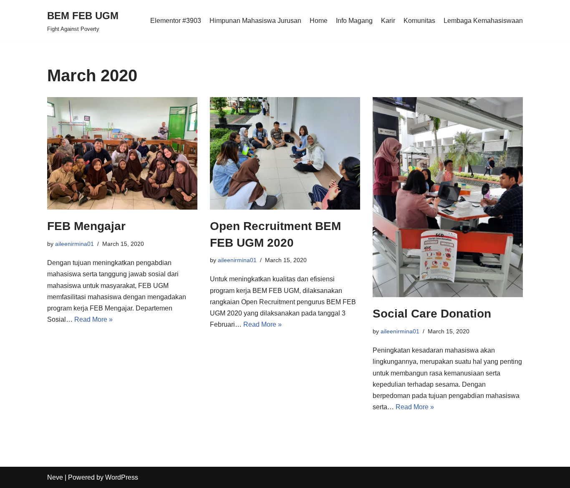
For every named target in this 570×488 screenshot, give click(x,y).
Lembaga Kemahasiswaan (483, 20)
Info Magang (354, 20)
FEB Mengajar (86, 226)
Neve (55, 477)
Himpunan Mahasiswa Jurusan (255, 20)
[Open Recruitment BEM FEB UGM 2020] (285, 153)
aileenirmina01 (74, 243)
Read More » (93, 319)
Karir (388, 20)
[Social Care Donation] (448, 197)
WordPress (121, 477)
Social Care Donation (432, 313)
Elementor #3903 (175, 20)
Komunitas (419, 20)
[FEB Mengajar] (122, 153)
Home (319, 20)
